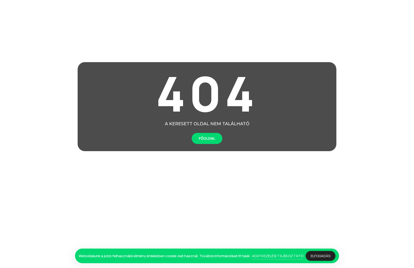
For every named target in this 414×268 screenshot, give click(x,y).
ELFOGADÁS (320, 255)
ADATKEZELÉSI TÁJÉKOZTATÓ (277, 255)
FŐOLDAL (207, 138)
